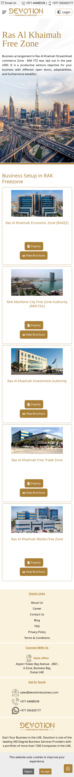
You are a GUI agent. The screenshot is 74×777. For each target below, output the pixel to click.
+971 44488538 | (37, 3)
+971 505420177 (62, 3)
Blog (37, 620)
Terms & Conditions (37, 638)
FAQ (37, 626)
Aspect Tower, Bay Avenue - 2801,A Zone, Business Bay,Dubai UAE (37, 665)
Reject (28, 771)
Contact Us (37, 614)
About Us (37, 603)
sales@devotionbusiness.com (39, 692)
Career (37, 608)
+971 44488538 (29, 701)
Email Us (10, 3)
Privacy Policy (37, 632)
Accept (45, 771)
